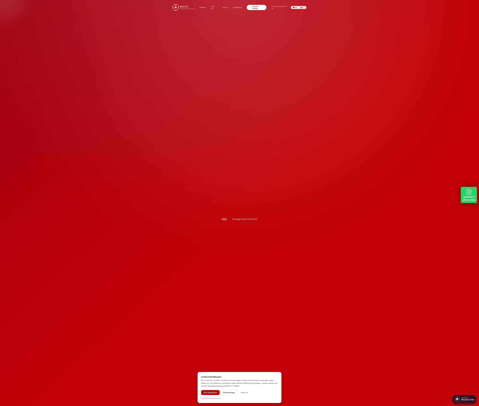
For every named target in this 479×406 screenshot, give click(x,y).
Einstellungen (229, 393)
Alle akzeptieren (210, 393)
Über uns (212, 7)
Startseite (202, 7)
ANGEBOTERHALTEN (469, 198)
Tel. (279, 7)
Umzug (225, 7)
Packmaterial (237, 7)
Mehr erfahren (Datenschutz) (211, 398)
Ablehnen (244, 393)
